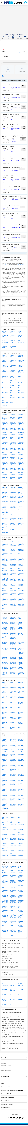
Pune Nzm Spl (5, 234)
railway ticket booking (18, 302)
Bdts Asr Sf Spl (5, 196)
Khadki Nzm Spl (6, 224)
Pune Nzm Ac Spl (6, 84)
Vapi (4, 87)
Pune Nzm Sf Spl (6, 244)
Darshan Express (6, 186)
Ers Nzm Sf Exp (5, 104)
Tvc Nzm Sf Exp (5, 114)
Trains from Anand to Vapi (8, 974)
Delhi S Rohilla (15, 208)
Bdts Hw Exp (5, 94)
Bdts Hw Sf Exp (5, 175)
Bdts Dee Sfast (5, 205)
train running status (21, 264)
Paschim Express (6, 167)
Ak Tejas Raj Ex (5, 213)
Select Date (23, 86)
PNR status (7, 264)
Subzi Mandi (15, 170)
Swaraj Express (6, 157)
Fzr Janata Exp (5, 124)
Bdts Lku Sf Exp (5, 146)
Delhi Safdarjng (15, 199)
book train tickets (7, 259)
